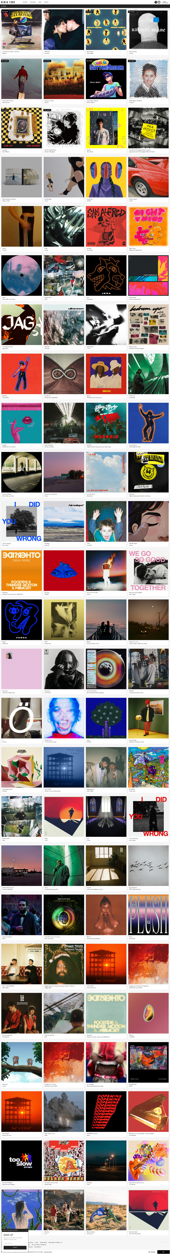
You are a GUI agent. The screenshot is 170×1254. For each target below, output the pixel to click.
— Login (164, 1)
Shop (39, 2)
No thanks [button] (151, 1252)
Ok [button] (163, 1252)
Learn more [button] (48, 1252)
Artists (25, 2)
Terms (36, 1242)
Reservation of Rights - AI (55, 1242)
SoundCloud (37, 1247)
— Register (165, 2)
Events (46, 2)
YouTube (30, 1247)
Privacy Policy (29, 1242)
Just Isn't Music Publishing (39, 1244)
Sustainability (43, 1242)
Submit (15, 1247)
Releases (33, 2)
